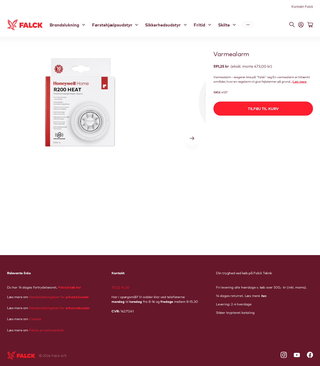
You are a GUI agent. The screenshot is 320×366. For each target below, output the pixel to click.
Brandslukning (64, 24)
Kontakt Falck (302, 6)
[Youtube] (297, 355)
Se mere (248, 25)
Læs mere (299, 81)
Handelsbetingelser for (59, 297)
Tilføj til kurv (263, 108)
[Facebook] (310, 355)
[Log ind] (301, 25)
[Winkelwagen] (310, 25)
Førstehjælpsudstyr (112, 24)
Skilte (224, 24)
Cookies (34, 319)
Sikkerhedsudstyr (163, 24)
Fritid (199, 24)
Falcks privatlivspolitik (46, 330)
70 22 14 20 (120, 287)
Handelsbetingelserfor (59, 308)
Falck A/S (59, 355)
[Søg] (292, 25)
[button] (192, 138)
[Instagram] (284, 355)
